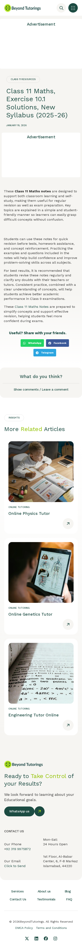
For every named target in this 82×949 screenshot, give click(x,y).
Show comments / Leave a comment (41, 389)
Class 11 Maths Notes (32, 307)
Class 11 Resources (23, 79)
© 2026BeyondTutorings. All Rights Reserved (41, 921)
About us (44, 891)
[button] (73, 8)
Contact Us (18, 899)
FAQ (69, 899)
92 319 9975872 (18, 849)
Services (17, 891)
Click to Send (15, 866)
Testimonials (46, 899)
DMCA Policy (24, 928)
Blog (68, 891)
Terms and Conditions (51, 928)
